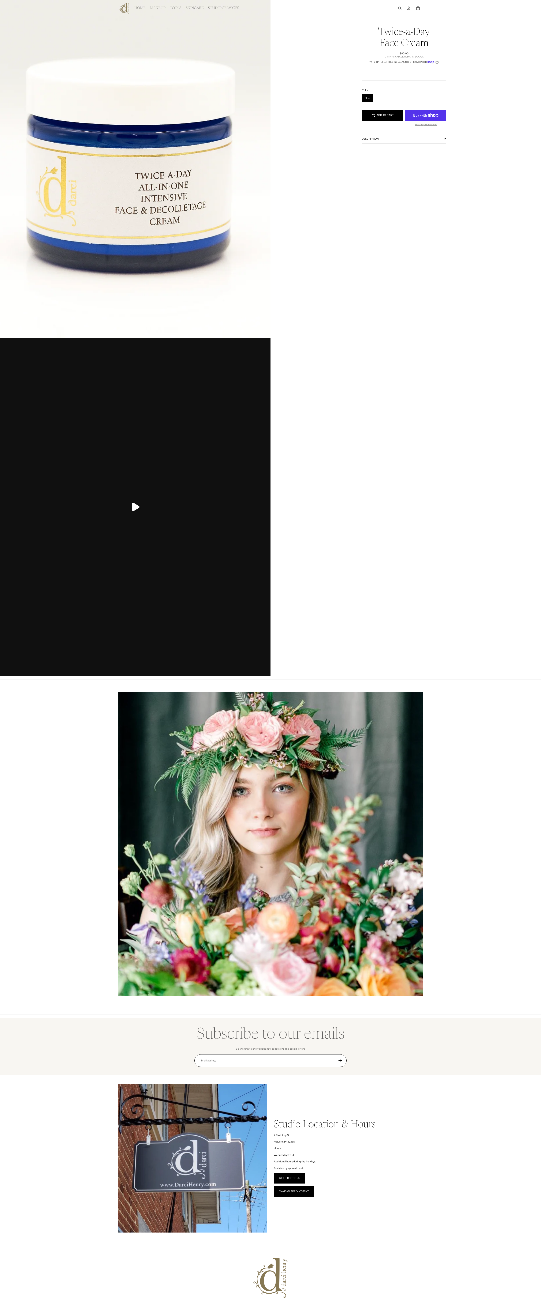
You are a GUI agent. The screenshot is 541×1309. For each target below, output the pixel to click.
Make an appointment (294, 1191)
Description (370, 138)
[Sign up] (340, 1060)
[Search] (399, 8)
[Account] (408, 8)
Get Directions (289, 1178)
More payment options (426, 124)
